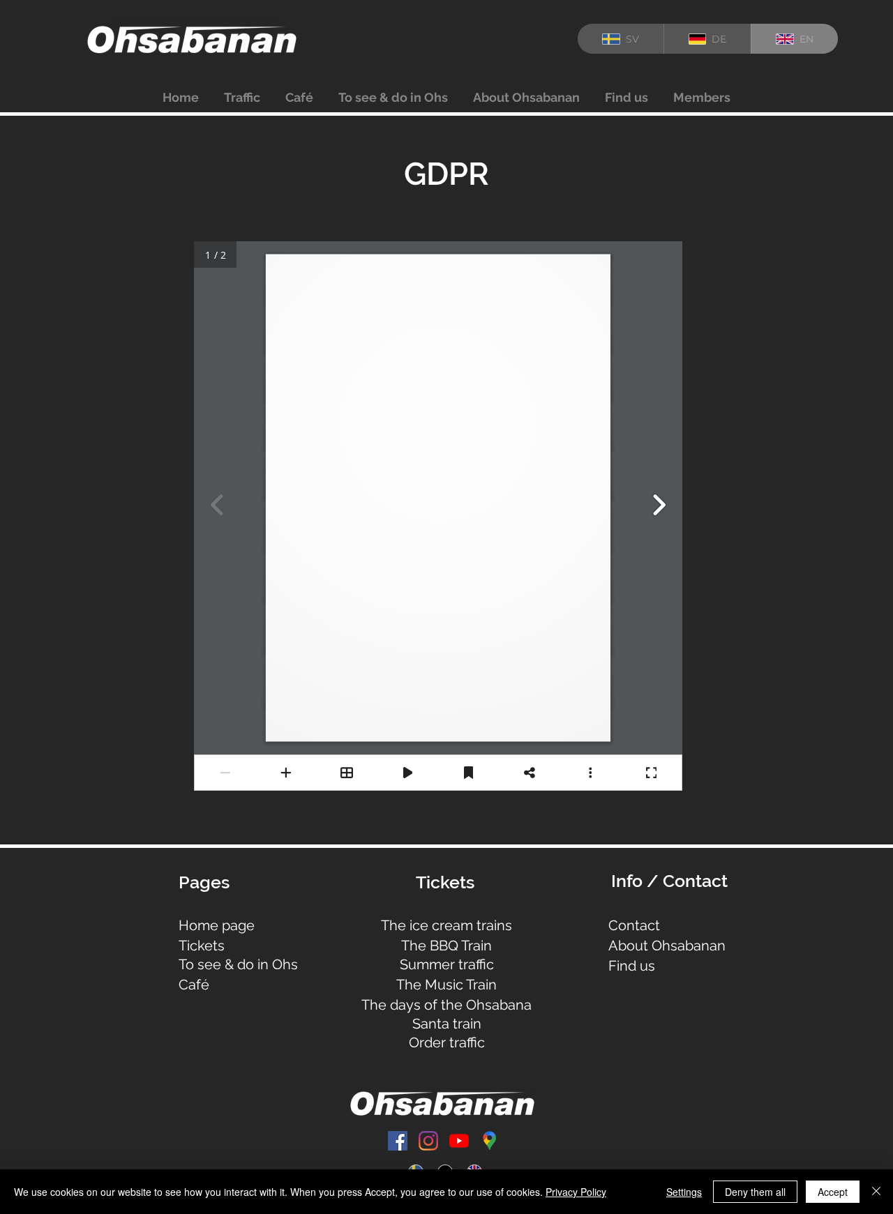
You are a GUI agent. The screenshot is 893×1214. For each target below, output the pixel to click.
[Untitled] (490, 1141)
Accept (833, 1192)
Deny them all (755, 1192)
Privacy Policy (576, 1192)
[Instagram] (428, 1141)
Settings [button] (684, 1192)
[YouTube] (459, 1141)
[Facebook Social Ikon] (397, 1141)
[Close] (876, 1192)
